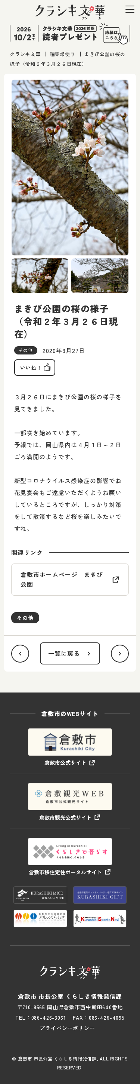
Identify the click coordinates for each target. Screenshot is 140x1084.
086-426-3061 (48, 1017)
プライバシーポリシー (67, 1028)
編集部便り (62, 54)
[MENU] (129, 9)
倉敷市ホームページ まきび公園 (62, 579)
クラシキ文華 (25, 54)
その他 (25, 617)
